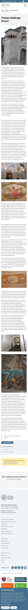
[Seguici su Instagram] (19, 567)
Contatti (3, 560)
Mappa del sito (4, 540)
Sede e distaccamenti (13, 10)
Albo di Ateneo (4, 538)
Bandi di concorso (5, 553)
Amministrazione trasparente (7, 519)
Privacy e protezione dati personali (9, 521)
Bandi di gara (4, 555)
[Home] (6, 5)
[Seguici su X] (15, 567)
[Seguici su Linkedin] (22, 567)
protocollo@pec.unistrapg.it (9, 512)
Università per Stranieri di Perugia (9, 1)
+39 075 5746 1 (9, 510)
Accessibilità (4, 528)
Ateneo (6, 10)
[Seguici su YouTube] (25, 567)
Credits (2, 562)
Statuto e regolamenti (6, 531)
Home (2, 10)
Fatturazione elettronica (6, 533)
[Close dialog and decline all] (27, 588)
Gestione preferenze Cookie (7, 526)
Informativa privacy (5, 602)
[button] (20, 1)
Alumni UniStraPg (5, 543)
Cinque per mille (4, 548)
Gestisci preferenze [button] (5, 604)
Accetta (14, 607)
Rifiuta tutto (5, 607)
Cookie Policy (4, 524)
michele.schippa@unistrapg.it (11, 463)
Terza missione (4, 545)
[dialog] (14, 599)
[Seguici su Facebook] (12, 567)
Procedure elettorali (5, 557)
